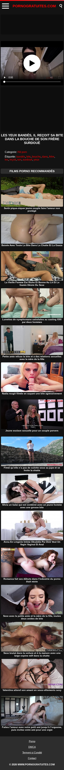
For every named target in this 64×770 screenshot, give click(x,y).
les (6, 159)
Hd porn (22, 152)
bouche (36, 156)
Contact (32, 758)
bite (28, 156)
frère (51, 156)
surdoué (27, 159)
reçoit (13, 159)
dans (45, 156)
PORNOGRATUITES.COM (34, 6)
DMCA (32, 747)
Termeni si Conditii (32, 752)
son (19, 159)
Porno (32, 741)
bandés (20, 156)
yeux (36, 159)
